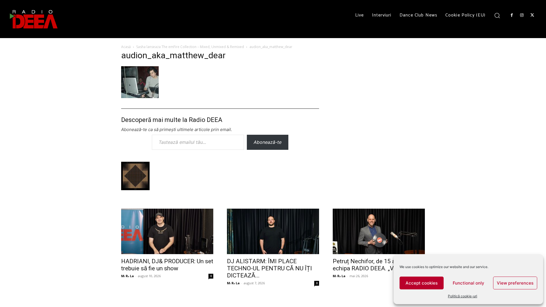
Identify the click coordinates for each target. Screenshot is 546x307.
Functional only (468, 283)
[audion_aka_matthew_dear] (140, 96)
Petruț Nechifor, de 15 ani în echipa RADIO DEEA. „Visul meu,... (377, 265)
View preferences (515, 283)
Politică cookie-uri (462, 296)
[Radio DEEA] (34, 19)
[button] (497, 15)
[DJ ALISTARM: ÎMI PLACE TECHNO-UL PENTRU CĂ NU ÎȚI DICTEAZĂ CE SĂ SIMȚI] (273, 231)
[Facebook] (511, 15)
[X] (532, 15)
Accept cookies (422, 283)
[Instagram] (522, 15)
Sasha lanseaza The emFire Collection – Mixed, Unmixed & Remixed (190, 46)
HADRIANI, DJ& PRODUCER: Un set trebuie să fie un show (167, 265)
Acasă (126, 46)
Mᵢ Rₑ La (127, 276)
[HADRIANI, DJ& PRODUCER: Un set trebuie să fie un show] (167, 231)
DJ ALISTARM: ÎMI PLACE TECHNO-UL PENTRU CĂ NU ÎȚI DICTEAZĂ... (269, 268)
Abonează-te (268, 142)
